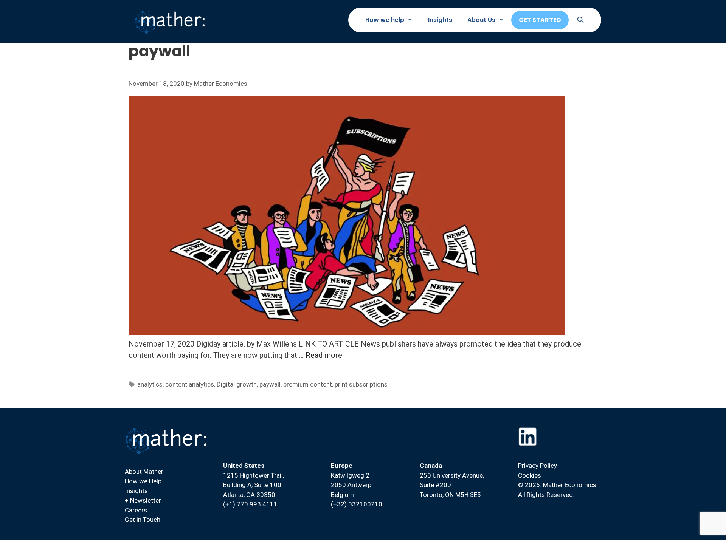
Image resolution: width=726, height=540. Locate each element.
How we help (384, 19)
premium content (307, 384)
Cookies (529, 475)
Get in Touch (142, 519)
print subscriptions (361, 384)
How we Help (143, 481)
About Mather (144, 471)
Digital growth (237, 384)
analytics (150, 384)
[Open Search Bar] (580, 20)
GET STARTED (540, 19)
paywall (270, 384)
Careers (136, 510)
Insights (440, 19)
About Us (481, 19)
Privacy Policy (537, 465)
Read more (324, 355)
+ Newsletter (143, 500)
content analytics (189, 384)
